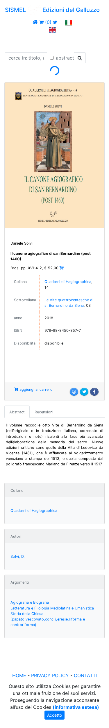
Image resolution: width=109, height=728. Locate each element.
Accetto (54, 715)
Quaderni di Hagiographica (67, 281)
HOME (19, 675)
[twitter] (55, 22)
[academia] (61, 22)
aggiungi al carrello (35, 389)
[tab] (17, 412)
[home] (35, 22)
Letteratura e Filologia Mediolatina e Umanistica (52, 608)
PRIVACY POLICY (50, 675)
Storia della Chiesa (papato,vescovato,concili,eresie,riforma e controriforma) (47, 619)
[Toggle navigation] (13, 41)
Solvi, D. (17, 556)
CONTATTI (85, 675)
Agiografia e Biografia (29, 602)
